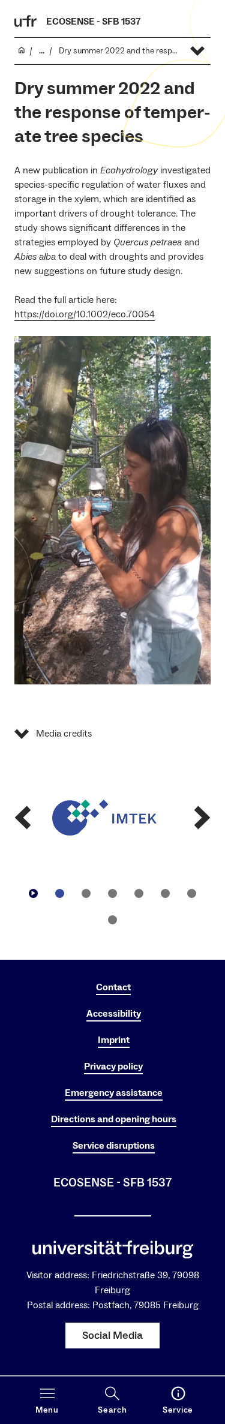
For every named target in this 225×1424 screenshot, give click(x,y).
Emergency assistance (114, 1093)
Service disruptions (114, 1146)
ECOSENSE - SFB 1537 (93, 22)
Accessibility (113, 1014)
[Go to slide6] (192, 893)
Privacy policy (113, 1066)
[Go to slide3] (113, 893)
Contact (113, 987)
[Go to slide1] (60, 893)
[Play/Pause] (33, 893)
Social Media (112, 1335)
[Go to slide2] (86, 893)
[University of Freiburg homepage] (25, 21)
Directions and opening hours (113, 1119)
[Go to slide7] (113, 919)
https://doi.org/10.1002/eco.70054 (84, 314)
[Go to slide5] (165, 893)
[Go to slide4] (139, 893)
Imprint (114, 1040)
